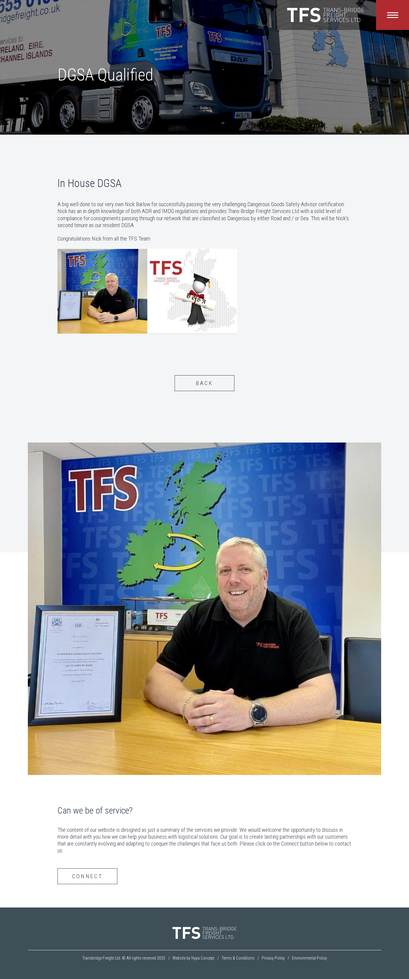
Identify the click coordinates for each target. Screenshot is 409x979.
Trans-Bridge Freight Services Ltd (263, 211)
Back (204, 383)
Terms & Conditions (238, 958)
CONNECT (87, 876)
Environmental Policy (309, 958)
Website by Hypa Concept (193, 958)
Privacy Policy (273, 958)
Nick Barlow (137, 204)
